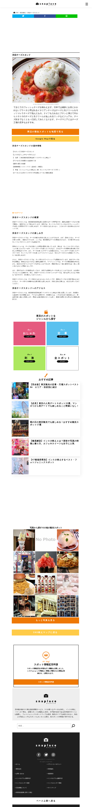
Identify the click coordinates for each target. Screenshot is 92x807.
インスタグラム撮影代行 (55, 778)
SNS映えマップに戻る (45, 632)
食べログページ (17, 213)
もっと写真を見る (45, 620)
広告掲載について (21, 787)
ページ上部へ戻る (46, 801)
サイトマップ (52, 787)
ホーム (18, 764)
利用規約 (50, 769)
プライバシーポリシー (54, 764)
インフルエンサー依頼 (22, 783)
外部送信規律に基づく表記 (24, 792)
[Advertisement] (46, 34)
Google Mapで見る (45, 139)
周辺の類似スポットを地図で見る (45, 132)
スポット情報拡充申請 (46, 682)
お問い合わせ (20, 773)
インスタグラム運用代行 (23, 778)
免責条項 (50, 773)
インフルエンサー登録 (54, 783)
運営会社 (18, 769)
